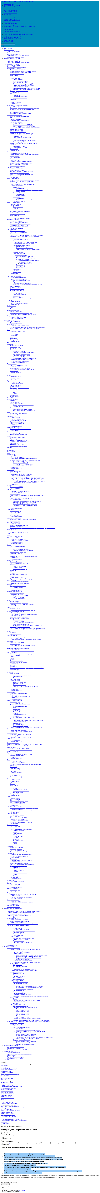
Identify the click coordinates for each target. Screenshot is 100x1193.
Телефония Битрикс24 (19, 979)
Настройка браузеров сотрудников (22, 506)
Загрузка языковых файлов (17, 290)
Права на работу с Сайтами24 (21, 142)
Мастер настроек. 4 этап (22, 1013)
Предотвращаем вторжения (20, 239)
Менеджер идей (11, 692)
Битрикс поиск (17, 975)
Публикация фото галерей (17, 881)
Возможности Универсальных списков (20, 429)
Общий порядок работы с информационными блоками (24, 180)
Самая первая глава (9, 50)
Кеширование (16, 710)
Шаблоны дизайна (15, 106)
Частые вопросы (14, 669)
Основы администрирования (11, 64)
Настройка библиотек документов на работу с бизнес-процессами (27, 327)
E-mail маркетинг (14, 673)
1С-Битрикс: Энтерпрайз (10, 25)
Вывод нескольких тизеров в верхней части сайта (26, 687)
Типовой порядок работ (19, 682)
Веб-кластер (10, 560)
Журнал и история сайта (16, 661)
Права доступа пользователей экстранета (21, 897)
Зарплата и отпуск (12, 373)
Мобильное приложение (25, 262)
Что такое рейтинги (15, 301)
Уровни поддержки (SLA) (17, 861)
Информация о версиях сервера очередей (21, 474)
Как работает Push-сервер (17, 472)
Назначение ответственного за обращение (21, 860)
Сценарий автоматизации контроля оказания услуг (20, 912)
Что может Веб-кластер (16, 562)
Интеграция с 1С (8, 14)
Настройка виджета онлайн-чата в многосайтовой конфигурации (27, 629)
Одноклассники (17, 833)
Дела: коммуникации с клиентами (19, 617)
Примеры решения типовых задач (13, 908)
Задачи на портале (15, 608)
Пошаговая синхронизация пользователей (21, 498)
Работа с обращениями (19, 870)
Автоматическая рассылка (17, 403)
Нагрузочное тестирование (11, 1045)
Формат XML (16, 192)
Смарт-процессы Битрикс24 (17, 1004)
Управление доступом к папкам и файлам (21, 161)
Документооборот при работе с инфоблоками (22, 369)
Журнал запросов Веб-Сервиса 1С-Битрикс (27, 1038)
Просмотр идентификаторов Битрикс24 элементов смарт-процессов (31, 1020)
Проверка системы (15, 205)
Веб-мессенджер (11, 580)
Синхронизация (20, 266)
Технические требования (13, 1052)
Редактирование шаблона (17, 755)
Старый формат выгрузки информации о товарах (29, 986)
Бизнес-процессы (8, 40)
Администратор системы (10, 448)
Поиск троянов (17, 269)
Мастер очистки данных (13, 65)
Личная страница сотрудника (18, 420)
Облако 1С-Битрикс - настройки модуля (20, 737)
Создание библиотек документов (19, 525)
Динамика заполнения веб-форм (18, 362)
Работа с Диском (14, 601)
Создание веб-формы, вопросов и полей (24, 931)
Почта (8, 412)
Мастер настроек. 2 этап (22, 1010)
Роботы (15, 999)
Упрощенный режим (15, 348)
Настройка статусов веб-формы (21, 355)
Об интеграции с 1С (9, 946)
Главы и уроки (17, 390)
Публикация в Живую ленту (17, 593)
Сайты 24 (9, 796)
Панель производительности (17, 719)
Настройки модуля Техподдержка (19, 856)
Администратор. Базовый (10, 10)
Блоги (8, 330)
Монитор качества (15, 209)
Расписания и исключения (20, 873)
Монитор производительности (15, 700)
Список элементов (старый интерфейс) (23, 84)
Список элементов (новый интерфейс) (23, 85)
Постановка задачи (18, 136)
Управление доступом (13, 151)
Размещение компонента (19, 685)
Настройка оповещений (22, 959)
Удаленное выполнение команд (18, 662)
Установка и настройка (10, 6)
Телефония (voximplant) (16, 849)
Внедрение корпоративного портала (13, 36)
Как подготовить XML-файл (20, 463)
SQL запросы (16, 709)
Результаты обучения (15, 385)
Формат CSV (16, 187)
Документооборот (11, 364)
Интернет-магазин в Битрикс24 (15, 611)
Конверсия (10, 641)
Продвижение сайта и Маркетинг (13, 5)
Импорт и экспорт (18, 297)
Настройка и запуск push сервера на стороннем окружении (25, 477)
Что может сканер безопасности (24, 248)
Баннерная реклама (15, 680)
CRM (8, 453)
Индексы (15, 713)
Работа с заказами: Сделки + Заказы (19, 618)
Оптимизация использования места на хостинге (23, 314)
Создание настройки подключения (22, 960)
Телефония (10, 846)
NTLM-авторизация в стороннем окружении (25, 505)
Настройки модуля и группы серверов (20, 563)
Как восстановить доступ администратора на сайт (23, 143)
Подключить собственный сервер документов (22, 604)
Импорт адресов (14, 402)
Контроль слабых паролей (17, 130)
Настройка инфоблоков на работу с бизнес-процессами (24, 328)
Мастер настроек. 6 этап (22, 1016)
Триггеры (15, 1003)
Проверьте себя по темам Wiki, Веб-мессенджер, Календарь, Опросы (25, 744)
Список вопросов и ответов (20, 939)
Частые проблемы (18, 792)
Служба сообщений (12, 813)
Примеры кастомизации (16, 542)
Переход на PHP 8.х (12, 1055)
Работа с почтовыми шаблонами (18, 413)
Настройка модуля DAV (16, 536)
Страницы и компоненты (20, 706)
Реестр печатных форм (19, 976)
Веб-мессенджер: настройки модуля (19, 581)
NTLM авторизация (15, 499)
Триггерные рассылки (16, 679)
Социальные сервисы (12, 825)
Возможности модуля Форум (17, 437)
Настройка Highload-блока (17, 457)
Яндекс (15, 832)
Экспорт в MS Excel (15, 102)
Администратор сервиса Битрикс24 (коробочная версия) (19, 34)
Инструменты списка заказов (21, 624)
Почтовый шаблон (18, 935)
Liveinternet (16, 843)
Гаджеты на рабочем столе (20, 98)
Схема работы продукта (13, 61)
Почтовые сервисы (15, 786)
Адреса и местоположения (14, 518)
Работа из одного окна (19, 973)
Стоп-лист (16, 270)
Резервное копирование (13, 167)
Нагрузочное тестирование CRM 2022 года (18, 1049)
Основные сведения (15, 761)
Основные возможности (16, 168)
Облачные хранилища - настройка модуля (21, 731)
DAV (8, 535)
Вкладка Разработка (18, 724)
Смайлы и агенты (11, 306)
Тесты (14, 392)
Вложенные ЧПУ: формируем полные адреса (22, 181)
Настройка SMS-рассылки (17, 815)
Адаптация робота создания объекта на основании (26, 1000)
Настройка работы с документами (19, 603)
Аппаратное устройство (25, 263)
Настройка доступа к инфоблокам (19, 164)
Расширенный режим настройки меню (20, 113)
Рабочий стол (13, 93)
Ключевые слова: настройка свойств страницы (25, 686)
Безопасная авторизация (16, 129)
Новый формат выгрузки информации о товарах (29, 987)
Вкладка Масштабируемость (20, 726)
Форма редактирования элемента (19, 91)
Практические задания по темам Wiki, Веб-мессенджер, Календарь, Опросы (27, 745)
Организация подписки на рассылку (23, 409)
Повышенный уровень (19, 253)
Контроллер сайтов (12, 652)
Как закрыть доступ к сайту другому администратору (24, 236)
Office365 (15, 835)
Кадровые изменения (15, 634)
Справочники (13, 859)
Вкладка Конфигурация (19, 721)
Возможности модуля (15, 511)
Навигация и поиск (15, 92)
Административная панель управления (20, 72)
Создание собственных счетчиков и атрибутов (22, 645)
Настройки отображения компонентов (20, 224)
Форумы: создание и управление (19, 440)
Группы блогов (14, 335)
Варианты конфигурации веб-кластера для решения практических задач (29, 579)
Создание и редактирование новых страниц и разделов (24, 108)
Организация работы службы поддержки (21, 854)
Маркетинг (10, 672)
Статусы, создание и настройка (18, 365)
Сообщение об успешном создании (22, 942)
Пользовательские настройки (18, 277)
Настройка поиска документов (15, 315)
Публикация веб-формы (16, 587)
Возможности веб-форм (16, 345)
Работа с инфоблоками (13, 178)
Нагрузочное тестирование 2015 (15, 1047)
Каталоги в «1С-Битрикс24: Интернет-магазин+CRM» (27, 625)
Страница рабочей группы (17, 422)
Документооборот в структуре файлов (20, 368)
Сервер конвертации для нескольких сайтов (21, 810)
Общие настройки (18, 953)
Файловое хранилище (16, 323)
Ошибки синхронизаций (19, 967)
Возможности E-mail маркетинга (22, 675)
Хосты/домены (17, 272)
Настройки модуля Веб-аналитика (19, 540)
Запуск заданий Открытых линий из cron (21, 750)
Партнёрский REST (9, 41)
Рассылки (12, 400)
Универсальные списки (13, 427)
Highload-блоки (11, 454)
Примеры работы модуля (16, 594)
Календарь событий (12, 635)
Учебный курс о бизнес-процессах (19, 532)
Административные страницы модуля (20, 704)
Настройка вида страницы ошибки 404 (20, 299)
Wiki (8, 342)
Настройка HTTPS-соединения (18, 232)
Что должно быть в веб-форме (21, 929)
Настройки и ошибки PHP (20, 714)
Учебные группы (14, 386)
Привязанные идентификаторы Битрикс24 (24, 969)
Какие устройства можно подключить (29, 260)
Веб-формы (10, 344)
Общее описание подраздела (20, 1006)
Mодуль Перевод (17, 293)
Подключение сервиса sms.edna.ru (19, 820)
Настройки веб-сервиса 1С (23, 1033)
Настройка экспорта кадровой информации (28, 1030)
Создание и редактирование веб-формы (23, 352)
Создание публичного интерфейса (19, 863)
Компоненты (19, 267)
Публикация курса (15, 740)
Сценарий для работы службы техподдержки (19, 915)
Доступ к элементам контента (18, 158)
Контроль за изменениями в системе (19, 233)
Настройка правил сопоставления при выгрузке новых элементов (30, 996)
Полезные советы (14, 774)
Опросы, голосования (13, 396)
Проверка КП (16, 208)
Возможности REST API (16, 487)
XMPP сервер (10, 509)
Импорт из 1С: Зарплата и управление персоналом (26, 127)
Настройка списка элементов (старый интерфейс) (26, 88)
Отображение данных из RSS (24, 200)
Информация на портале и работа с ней (17, 105)
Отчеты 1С (10, 398)
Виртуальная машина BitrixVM (12, 31)
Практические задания (16, 150)
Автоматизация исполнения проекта (16, 914)
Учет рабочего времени (13, 905)
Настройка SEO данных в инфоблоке (20, 183)
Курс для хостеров (8, 29)
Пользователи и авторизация (14, 115)
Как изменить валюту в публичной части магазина (23, 556)
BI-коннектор (10, 450)
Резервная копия (17, 567)
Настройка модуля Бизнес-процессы (19, 325)
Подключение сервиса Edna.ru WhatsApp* (21, 822)
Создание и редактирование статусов (20, 696)
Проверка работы (14, 812)
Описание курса (8, 48)
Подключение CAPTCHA (20, 147)
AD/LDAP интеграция (13, 489)
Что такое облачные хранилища (18, 730)
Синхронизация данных (16, 980)
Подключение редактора (16, 221)
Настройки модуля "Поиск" (17, 762)
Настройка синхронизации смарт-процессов (25, 1007)
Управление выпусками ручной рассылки (24, 410)
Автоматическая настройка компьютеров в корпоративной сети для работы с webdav (32, 528)
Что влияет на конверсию (17, 642)
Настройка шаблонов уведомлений (19, 361)
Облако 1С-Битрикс (12, 733)
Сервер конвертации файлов (14, 806)
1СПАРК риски (17, 977)
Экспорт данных (20, 188)
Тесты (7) (6, 1059)
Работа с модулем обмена (16, 1024)
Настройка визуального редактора (19, 222)
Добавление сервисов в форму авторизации (21, 827)
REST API (9, 485)
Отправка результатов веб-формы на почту (21, 359)
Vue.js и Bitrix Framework (10, 23)
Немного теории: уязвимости (21, 241)
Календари (13, 632)
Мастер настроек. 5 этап (22, 1014)
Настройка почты (14, 788)
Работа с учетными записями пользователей (22, 117)
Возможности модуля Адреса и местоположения (23, 519)
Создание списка (14, 430)
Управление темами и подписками (19, 441)
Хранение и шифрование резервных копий (21, 171)
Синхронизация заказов (19, 993)
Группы (12, 658)
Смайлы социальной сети (17, 423)
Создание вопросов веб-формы (21, 354)
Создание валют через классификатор (23, 550)
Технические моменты (10, 1051)
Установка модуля (15, 798)
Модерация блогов (12, 945)
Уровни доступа (14, 156)
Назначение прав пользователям (21, 952)
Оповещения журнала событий (21, 218)
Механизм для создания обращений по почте (22, 864)
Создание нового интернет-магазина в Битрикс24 (23, 614)
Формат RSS (16, 197)
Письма (12, 782)
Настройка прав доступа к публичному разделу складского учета (27, 628)
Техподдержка (11, 853)
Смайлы (12, 307)
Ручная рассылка (14, 407)
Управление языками (15, 287)
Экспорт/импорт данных (16, 185)
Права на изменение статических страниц (24, 140)
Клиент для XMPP (15, 515)
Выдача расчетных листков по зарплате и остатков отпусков (29, 1031)
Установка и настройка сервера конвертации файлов (24, 808)
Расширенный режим (15, 349)
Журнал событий (14, 215)
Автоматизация (14, 997)
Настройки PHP (14, 212)
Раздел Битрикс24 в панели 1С (18, 963)
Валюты (9, 545)
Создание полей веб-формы (20, 356)
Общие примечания (18, 830)
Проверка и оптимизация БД (17, 214)
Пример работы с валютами (17, 554)
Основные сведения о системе (12, 58)
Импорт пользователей (16, 122)
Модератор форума (12, 917)
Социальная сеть (11, 416)
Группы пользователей (16, 119)
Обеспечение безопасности (17, 231)
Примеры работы (14, 304)
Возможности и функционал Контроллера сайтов (23, 653)
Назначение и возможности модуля (19, 491)
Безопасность (13, 576)
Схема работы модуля (16, 492)
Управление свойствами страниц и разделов (22, 109)
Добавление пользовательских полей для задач (22, 610)
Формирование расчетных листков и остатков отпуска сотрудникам (34, 1037)
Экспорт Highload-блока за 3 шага (22, 461)
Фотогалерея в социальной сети (18, 434)
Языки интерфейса (15, 286)
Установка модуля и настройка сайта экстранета (23, 894)
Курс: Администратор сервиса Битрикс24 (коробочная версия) (17, 1)
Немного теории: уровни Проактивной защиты (25, 242)
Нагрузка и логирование (16, 809)
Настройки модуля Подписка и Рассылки (21, 754)
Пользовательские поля (13, 918)
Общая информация (15, 530)
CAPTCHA (13, 144)
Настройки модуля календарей (18, 637)
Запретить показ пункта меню (15, 909)
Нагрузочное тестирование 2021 (15, 1048)
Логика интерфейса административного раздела (23, 71)
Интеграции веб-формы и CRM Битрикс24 (24, 358)
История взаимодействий (20, 966)
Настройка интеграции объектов (22, 994)
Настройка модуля (15, 366)
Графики (15, 871)
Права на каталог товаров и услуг (22, 137)
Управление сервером (16, 513)
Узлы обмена (19, 1028)
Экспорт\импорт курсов (16, 383)
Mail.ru (15, 842)
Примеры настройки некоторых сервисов (21, 829)
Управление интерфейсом (14, 276)
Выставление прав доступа (17, 526)
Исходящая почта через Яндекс (15, 1058)
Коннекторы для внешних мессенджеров (18, 648)
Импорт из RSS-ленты (19, 597)
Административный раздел (14, 68)
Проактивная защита (15, 238)
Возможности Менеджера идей (18, 693)
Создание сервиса (15, 694)
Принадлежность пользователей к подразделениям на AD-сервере (27, 495)
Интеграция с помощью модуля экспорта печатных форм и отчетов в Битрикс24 (28, 1021)
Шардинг (12, 573)
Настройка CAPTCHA (19, 146)
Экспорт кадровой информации (21, 1027)
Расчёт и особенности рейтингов (19, 303)
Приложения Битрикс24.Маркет (12, 38)
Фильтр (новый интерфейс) (20, 82)
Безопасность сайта (12, 229)
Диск (8, 600)
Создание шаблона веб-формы (18, 586)
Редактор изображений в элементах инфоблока (22, 184)
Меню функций (14, 75)
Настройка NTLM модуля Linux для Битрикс (25, 504)
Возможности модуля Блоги (17, 331)
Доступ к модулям (15, 157)
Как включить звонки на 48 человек (19, 583)
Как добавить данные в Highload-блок (23, 464)
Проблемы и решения (16, 508)
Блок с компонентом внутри (17, 802)
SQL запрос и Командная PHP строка (20, 211)
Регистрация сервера (15, 497)
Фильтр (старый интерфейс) (20, 81)
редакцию (8, 1143)
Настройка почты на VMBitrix (21, 791)
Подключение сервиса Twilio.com (19, 819)
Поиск (8, 760)
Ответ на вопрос (17, 943)
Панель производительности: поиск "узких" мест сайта (28, 720)
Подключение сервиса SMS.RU (18, 818)
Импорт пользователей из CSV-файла (23, 125)
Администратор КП (9, 320)
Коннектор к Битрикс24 (13, 948)
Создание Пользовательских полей (19, 921)
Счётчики (12, 665)
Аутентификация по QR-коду (18, 132)
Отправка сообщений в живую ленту (26, 1044)
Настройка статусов (18, 932)
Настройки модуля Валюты (17, 546)
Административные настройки (18, 279)
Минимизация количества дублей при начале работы (27, 962)
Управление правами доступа (18, 110)
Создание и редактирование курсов (19, 388)
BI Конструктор (11, 451)
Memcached (13, 570)
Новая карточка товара (16, 615)
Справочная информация (13, 51)
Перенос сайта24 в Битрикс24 (18, 803)
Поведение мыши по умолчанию (22, 283)
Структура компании (15, 376)
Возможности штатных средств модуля (20, 734)
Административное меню (17, 74)
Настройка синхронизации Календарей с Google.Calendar (25, 639)
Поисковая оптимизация (16, 543)
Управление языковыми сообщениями (20, 291)
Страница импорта (18, 123)
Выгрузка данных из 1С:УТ (20, 595)
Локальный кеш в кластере (17, 577)
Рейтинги (9, 300)
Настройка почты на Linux (20, 789)
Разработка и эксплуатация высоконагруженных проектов (19, 26)
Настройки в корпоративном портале (26, 1034)
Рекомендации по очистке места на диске (21, 313)
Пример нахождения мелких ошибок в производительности (26, 727)
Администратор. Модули (10, 11)
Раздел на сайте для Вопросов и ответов (24, 938)
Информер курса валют (16, 553)
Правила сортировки (15, 768)
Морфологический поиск (17, 769)
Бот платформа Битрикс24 (11, 37)
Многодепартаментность (13, 907)
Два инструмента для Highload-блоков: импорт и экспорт (25, 460)
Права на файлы (14, 160)
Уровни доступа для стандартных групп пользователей (24, 154)
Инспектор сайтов (15, 736)
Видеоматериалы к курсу (13, 54)
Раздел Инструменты (15, 204)
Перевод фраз (16, 296)
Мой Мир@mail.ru (18, 840)
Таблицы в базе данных (19, 711)
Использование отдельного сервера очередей (25, 482)
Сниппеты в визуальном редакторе (19, 225)
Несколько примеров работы (17, 166)
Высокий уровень (18, 252)
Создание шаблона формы (20, 934)
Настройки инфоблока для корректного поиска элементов (25, 764)
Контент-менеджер (9, 4)
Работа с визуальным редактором (19, 226)
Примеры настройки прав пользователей (21, 134)
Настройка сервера (15, 512)
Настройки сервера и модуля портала (20, 748)
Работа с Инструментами (13, 202)
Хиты (14, 707)
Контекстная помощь (15, 101)
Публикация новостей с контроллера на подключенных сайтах (27, 668)
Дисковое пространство (13, 310)
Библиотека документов (13, 321)
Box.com (15, 837)
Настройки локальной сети (17, 850)
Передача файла (14, 663)
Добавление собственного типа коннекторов (22, 651)
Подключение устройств (22, 259)
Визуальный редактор (13, 219)
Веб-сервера (13, 571)
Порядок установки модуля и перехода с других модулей (25, 949)
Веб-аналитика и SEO (13, 538)
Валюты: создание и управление (21, 549)
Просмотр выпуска (18, 406)
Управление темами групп (17, 419)
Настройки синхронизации (20, 982)
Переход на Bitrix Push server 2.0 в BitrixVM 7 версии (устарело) (27, 478)
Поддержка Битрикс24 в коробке (15, 1057)
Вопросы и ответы (15, 936)
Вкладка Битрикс (17, 723)
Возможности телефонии (16, 847)
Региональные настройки (17, 289)
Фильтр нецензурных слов (17, 444)
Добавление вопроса (18, 941)
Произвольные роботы (19, 1001)
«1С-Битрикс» (22, 1190)
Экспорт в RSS (20, 198)
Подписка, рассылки (12, 399)
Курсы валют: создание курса (18, 552)
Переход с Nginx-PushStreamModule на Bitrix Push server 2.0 (29, 481)
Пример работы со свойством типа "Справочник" (23, 458)
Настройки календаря (16, 638)
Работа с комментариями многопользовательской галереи (22, 924)
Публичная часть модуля (16, 703)
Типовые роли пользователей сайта (19, 120)
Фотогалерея (10, 431)
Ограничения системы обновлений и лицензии (19, 1054)
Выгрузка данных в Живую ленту (22, 1040)
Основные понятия (15, 382)
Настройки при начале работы (18, 950)
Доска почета (13, 379)
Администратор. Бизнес (10, 13)
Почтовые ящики (14, 781)
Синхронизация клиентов (20, 983)
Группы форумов (14, 439)
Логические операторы (16, 772)
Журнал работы (14, 785)
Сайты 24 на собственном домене (19, 801)
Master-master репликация (20, 569)
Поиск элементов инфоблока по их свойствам (22, 777)
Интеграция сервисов (16, 972)
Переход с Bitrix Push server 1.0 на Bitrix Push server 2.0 (27, 480)
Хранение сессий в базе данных (18, 574)
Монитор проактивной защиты (21, 245)
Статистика (13, 771)
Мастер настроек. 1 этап (22, 1008)
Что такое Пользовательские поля (19, 919)
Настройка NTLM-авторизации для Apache (24, 502)
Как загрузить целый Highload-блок (22, 465)
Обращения (16, 868)
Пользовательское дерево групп (24, 989)
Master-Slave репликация (19, 566)
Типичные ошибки (15, 775)
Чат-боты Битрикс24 (12, 888)
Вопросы (15, 393)
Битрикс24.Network (18, 836)
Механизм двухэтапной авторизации (26, 257)
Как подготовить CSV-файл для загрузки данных (29, 190)
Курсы (15, 389)
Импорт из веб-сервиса (19, 598)
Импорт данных (20, 191)
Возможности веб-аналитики (18, 539)
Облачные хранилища (13, 728)
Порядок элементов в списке (21, 86)
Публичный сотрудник (16, 898)
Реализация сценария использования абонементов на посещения (24, 911)
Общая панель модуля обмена (21, 1025)
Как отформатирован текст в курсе (16, 52)
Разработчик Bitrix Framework (12, 17)
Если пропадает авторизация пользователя (21, 133)
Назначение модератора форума (18, 446)
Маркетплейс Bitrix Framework (12, 20)
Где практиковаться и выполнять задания (18, 55)
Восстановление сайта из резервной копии (21, 175)
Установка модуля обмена (17, 1023)
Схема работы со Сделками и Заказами (23, 622)
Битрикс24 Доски (14, 605)
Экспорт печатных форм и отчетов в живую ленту (23, 970)
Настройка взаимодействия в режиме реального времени (31, 955)
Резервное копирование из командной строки (22, 174)
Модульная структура (12, 59)
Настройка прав (14, 334)
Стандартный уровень (19, 250)
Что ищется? (13, 767)
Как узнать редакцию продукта (15, 57)
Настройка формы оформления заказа (20, 627)
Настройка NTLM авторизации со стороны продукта (27, 501)
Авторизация (4, 46)
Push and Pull (10, 470)
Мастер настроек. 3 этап (22, 1011)
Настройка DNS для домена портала (16, 67)
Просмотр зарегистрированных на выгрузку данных (27, 1018)
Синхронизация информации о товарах (23, 984)
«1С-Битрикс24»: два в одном (18, 612)
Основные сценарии (18, 621)
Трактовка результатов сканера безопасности (28, 249)
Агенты (12, 308)
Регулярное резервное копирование (19, 173)
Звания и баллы (14, 443)
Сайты (12, 656)
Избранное (13, 99)
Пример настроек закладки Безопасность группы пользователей (27, 235)
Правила (12, 784)
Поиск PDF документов (16, 318)
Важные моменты (18, 620)
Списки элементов (15, 78)
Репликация (13, 564)
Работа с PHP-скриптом (16, 228)
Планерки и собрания (12, 751)
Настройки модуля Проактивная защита (23, 243)
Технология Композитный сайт (12, 19)
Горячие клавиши (17, 282)
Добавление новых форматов (18, 317)
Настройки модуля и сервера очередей (20, 475)
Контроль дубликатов (16, 311)
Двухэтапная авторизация (20, 255)
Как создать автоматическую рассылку (23, 405)
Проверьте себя (14, 103)
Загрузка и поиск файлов (16, 112)
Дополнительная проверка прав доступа (20, 163)
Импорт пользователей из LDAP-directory (24, 126)
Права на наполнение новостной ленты (23, 139)
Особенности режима (19, 351)
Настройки (13, 891)
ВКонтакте (16, 839)
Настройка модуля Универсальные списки (21, 902)
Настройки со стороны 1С (23, 1042)
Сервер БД (16, 716)
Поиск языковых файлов (19, 294)
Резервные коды (20, 265)
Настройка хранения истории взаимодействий (28, 956)
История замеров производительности (23, 717)
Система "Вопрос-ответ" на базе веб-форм (18, 925)
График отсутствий (15, 378)
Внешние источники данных (14, 591)
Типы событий (14, 414)
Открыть (3, 1062)
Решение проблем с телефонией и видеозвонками (23, 851)
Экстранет (9, 447)
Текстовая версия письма (19, 678)
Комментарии (13, 338)
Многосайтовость (8, 22)
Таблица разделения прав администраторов (18, 62)
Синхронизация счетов (19, 990)
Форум (9, 436)
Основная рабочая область (17, 76)
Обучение (9, 381)
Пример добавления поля (17, 922)
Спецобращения (17, 876)
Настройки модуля (15, 332)
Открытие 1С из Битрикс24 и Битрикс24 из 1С (28, 958)
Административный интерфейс (18, 866)
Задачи (8, 607)
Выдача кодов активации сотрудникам (26, 1035)
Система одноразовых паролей (24, 256)
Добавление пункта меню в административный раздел (27, 284)
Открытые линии (11, 747)
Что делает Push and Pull (16, 471)
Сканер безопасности (19, 246)
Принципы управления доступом (19, 153)
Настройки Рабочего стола (20, 96)
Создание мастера (15, 857)
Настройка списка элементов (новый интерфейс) (26, 89)
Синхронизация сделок (19, 991)
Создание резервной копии (17, 170)
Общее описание (17, 965)
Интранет (9, 375)
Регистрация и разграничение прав (19, 116)
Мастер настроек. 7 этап (22, 1017)
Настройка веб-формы (16, 928)
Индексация (13, 765)
